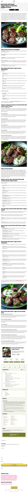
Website (2, 461)
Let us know (11, 435)
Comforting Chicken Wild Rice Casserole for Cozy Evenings (9, 475)
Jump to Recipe (12, 9)
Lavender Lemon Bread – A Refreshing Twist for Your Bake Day (9, 476)
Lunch (5, 440)
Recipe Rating (3, 445)
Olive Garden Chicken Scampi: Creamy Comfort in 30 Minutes (9, 478)
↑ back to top (14, 487)
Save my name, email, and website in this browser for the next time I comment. (13, 463)
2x (22, 369)
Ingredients (4, 367)
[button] (24, 372)
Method (15, 367)
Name (2, 457)
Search (2, 468)
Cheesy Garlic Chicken (19, 280)
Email (2, 459)
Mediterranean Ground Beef (16, 61)
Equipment (10, 367)
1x (21, 369)
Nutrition (20, 367)
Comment (2, 448)
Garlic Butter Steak (23, 61)
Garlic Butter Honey (6, 281)
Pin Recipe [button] (18, 354)
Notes (24, 367)
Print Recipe (17, 9)
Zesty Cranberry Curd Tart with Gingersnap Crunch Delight (9, 477)
